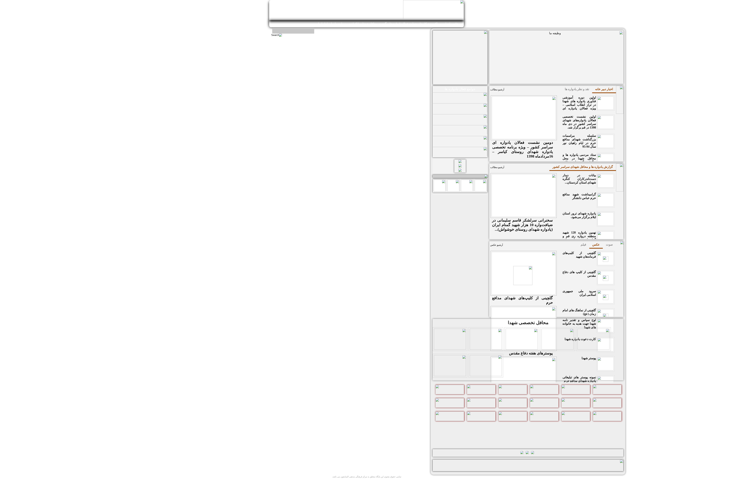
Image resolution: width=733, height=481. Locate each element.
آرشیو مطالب (497, 89)
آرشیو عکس (496, 244)
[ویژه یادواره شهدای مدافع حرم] (485, 347)
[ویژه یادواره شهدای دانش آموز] (593, 347)
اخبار (447, 23)
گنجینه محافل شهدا (374, 23)
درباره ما (340, 23)
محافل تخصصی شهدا (528, 322)
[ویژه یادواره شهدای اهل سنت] (450, 347)
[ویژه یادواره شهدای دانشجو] (557, 347)
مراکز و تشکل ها (430, 23)
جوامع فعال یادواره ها (403, 23)
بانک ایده (354, 23)
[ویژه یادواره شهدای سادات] (450, 373)
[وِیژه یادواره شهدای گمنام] (521, 347)
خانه (456, 23)
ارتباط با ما (325, 23)
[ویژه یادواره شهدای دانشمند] (485, 373)
